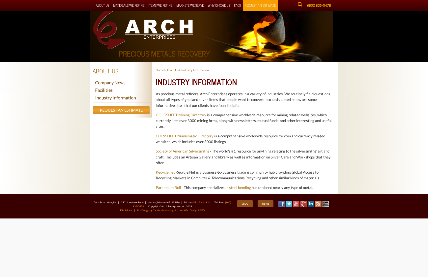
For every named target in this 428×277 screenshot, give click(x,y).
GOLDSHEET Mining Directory (181, 115)
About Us (102, 5)
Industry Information (115, 97)
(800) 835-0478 (319, 5)
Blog (245, 203)
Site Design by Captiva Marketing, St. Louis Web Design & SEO (171, 210)
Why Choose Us (219, 5)
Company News (110, 82)
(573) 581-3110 (201, 202)
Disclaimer (126, 210)
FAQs (237, 5)
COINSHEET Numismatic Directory (185, 136)
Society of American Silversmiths (183, 151)
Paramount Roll (168, 187)
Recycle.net (165, 172)
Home (160, 70)
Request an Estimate (121, 110)
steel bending (240, 187)
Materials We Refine (128, 5)
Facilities (104, 90)
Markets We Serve (190, 5)
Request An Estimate (260, 5)
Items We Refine (160, 5)
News (265, 203)
